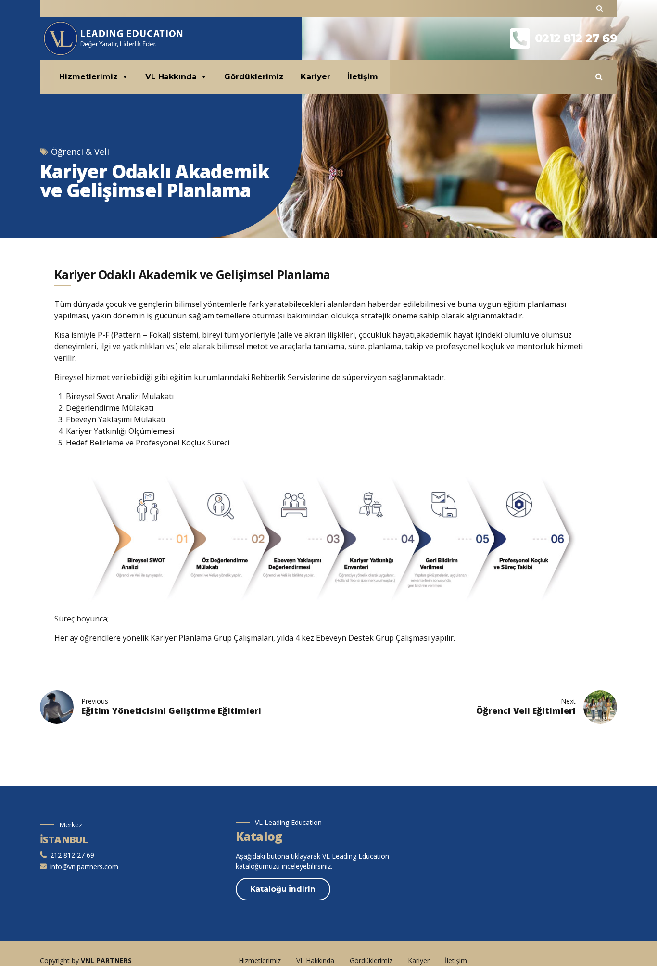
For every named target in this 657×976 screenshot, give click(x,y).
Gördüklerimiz (254, 76)
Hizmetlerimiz (88, 76)
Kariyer (315, 76)
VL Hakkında (171, 76)
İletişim (362, 76)
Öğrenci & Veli (80, 151)
